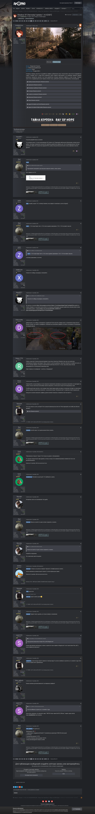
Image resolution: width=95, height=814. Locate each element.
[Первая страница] (14, 21)
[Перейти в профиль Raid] (19, 167)
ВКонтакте (49, 61)
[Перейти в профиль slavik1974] (19, 643)
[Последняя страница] (48, 21)
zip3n (27, 162)
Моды (17, 8)
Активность (40, 8)
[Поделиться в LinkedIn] (22, 787)
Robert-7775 (19, 358)
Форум (23, 8)
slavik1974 (19, 635)
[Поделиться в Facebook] (18, 787)
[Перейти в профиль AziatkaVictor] (15, 15)
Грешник (19, 403)
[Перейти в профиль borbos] (19, 574)
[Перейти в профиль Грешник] (19, 411)
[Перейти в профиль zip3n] (19, 208)
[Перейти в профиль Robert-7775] (19, 366)
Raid (19, 159)
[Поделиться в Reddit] (20, 787)
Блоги (33, 8)
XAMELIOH (19, 270)
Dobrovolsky (19, 319)
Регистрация (77, 2)
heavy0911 (19, 136)
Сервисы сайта (49, 8)
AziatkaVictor (19, 25)
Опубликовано (32, 25)
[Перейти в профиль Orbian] (19, 389)
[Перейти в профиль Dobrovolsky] (19, 328)
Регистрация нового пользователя (31, 775)
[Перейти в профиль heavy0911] (19, 145)
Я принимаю (77, 809)
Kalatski (16, 792)
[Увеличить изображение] (53, 43)
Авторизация (68, 14)
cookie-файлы (22, 809)
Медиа (28, 8)
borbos (19, 566)
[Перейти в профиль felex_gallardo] (19, 688)
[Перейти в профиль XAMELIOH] (19, 278)
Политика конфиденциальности (47, 804)
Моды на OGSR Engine (40, 16)
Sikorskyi (19, 496)
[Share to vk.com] (14, 787)
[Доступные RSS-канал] (81, 797)
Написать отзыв (56, 61)
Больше (63, 8)
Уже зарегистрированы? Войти (66, 2)
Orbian (19, 381)
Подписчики (75, 14)
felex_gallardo (19, 680)
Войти (64, 773)
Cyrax (19, 451)
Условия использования (27, 812)
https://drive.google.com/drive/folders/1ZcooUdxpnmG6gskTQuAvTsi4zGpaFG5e (55, 305)
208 (80, 14)
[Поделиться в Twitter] (16, 787)
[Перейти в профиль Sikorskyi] (19, 504)
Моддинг (57, 8)
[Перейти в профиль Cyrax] (19, 459)
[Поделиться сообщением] (77, 25)
